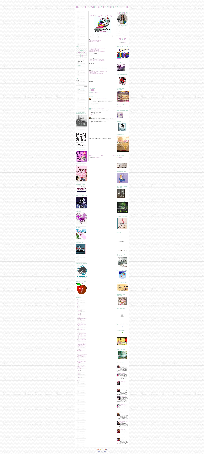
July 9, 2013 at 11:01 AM (97, 117)
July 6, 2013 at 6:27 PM (100, 108)
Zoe (92, 117)
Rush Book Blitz (79, 350)
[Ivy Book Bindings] (122, 212)
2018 (77, 302)
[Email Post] (99, 92)
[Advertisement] (81, 27)
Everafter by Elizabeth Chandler (94, 50)
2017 (77, 303)
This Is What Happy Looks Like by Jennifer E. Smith (97, 51)
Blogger (124, 42)
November (79, 311)
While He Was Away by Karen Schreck (95, 40)
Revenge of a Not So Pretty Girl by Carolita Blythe (96, 60)
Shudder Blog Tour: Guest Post (82, 368)
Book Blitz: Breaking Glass (81, 339)
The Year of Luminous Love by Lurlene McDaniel (96, 59)
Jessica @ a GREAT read (95, 98)
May (78, 371)
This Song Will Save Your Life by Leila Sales (96, 54)
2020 (77, 299)
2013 (77, 309)
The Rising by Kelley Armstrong (94, 49)
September (79, 314)
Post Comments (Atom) (96, 157)
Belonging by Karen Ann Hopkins (94, 41)
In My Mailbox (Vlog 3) (122, 396)
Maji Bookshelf (93, 108)
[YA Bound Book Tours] (81, 161)
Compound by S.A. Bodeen (93, 47)
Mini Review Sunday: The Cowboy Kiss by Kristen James (98, 68)
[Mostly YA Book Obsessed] (124, 101)
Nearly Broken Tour (80, 329)
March (79, 374)
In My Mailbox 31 (122, 373)
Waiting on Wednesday (92, 72)
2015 (77, 306)
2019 (77, 300)
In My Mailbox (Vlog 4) (122, 381)
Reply (92, 114)
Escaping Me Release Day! (81, 320)
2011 (77, 380)
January (79, 377)
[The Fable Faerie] (122, 320)
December (79, 310)
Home (102, 155)
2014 (77, 307)
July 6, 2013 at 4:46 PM (103, 98)
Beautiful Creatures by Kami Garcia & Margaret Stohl (97, 48)
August (79, 315)
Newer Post (90, 155)
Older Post (113, 155)
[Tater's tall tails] (122, 359)
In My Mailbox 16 (122, 429)
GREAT (95, 103)
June (78, 370)
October (79, 313)
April (78, 373)
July (78, 317)
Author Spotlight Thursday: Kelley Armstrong (96, 73)
